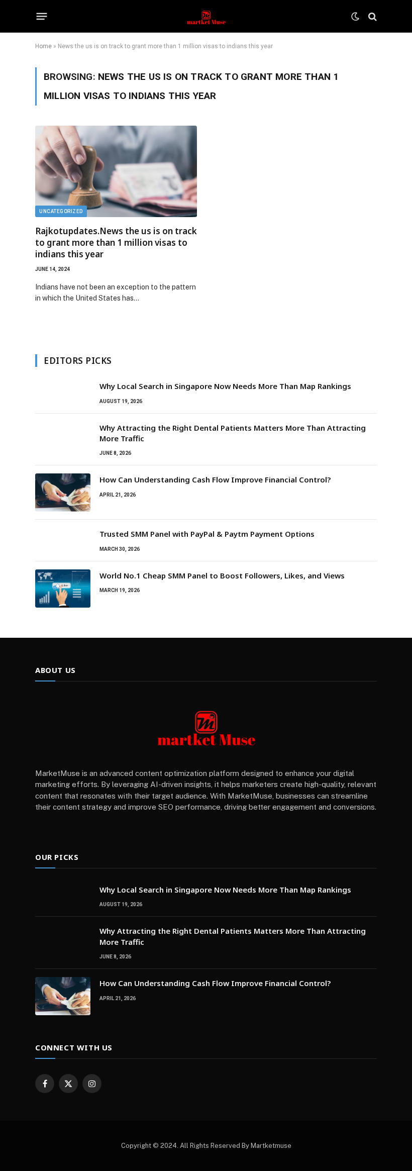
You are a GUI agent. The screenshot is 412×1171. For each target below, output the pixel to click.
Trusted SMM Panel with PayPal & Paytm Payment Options (207, 534)
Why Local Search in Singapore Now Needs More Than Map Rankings (225, 386)
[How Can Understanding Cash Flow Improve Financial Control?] (62, 492)
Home (43, 46)
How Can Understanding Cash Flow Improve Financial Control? (215, 479)
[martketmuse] (206, 16)
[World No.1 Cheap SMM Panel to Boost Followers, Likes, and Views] (62, 588)
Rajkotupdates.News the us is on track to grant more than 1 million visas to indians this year (116, 242)
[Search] (371, 16)
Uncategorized (61, 211)
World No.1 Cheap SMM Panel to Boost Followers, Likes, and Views (222, 575)
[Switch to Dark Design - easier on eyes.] (355, 16)
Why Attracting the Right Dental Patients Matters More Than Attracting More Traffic (232, 433)
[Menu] (42, 17)
